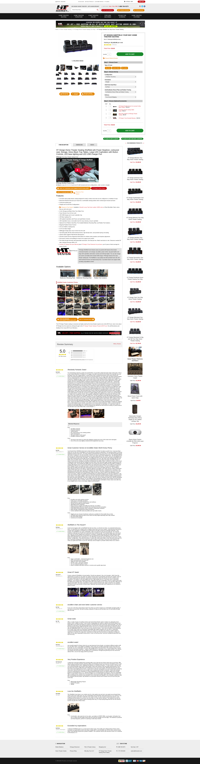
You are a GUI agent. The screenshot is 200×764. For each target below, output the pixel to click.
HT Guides (107, 1)
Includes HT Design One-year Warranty (69, 244)
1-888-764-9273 (123, 6)
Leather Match (116, 68)
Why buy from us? (89, 1)
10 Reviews (114, 44)
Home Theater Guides (60, 751)
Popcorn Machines (107, 16)
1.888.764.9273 (121, 747)
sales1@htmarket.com (136, 751)
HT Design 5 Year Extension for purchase (91, 244)
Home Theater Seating (66, 29)
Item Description (63, 145)
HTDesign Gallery (139, 10)
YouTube (140, 6)
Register (63, 1)
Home (56, 29)
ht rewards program (124, 10)
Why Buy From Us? (89, 751)
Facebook (144, 6)
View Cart (141, 1)
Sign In (58, 1)
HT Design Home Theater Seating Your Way (84, 29)
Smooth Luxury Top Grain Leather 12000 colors (91, 207)
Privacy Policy (73, 751)
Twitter (142, 6)
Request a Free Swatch (80, 193)
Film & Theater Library (89, 747)
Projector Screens (122, 16)
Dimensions (79, 145)
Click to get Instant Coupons (133, 138)
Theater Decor (93, 16)
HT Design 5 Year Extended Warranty (127, 118)
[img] (107, 44)
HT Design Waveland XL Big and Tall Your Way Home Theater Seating (135, 339)
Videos (92, 145)
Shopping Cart (102, 747)
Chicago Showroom (75, 747)
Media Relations (59, 747)
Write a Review (117, 343)
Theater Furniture (79, 16)
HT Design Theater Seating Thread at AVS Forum (95, 326)
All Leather (124, 68)
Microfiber (108, 68)
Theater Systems (137, 16)
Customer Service (99, 1)
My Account (81, 1)
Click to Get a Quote (112, 138)
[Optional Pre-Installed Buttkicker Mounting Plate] (67, 273)
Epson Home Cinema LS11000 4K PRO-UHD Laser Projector (135, 441)
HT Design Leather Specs (98, 188)
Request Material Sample (111, 58)
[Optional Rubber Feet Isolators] (100, 273)
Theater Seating (64, 16)
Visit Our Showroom (108, 10)
